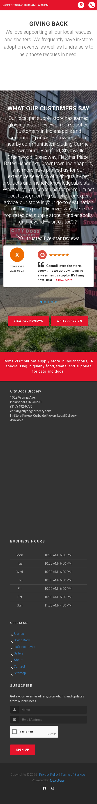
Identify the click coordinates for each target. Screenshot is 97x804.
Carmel (82, 144)
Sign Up (22, 749)
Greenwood (19, 157)
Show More (64, 280)
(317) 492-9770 (21, 406)
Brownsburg (25, 150)
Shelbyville (73, 150)
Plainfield (50, 150)
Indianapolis (59, 131)
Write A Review (69, 320)
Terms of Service (73, 774)
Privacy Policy (49, 774)
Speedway (45, 157)
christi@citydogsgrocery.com (30, 411)
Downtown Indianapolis (66, 163)
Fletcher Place (73, 157)
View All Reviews (28, 320)
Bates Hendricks (21, 163)
